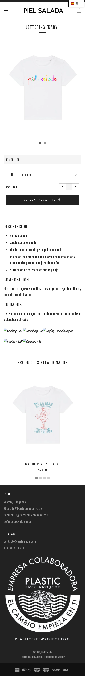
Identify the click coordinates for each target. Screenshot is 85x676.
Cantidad (11, 187)
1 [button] (36, 478)
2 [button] (40, 478)
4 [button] (48, 478)
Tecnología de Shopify (54, 656)
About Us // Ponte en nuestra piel (23, 509)
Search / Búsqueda (15, 502)
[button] (40, 143)
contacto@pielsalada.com (20, 541)
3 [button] (44, 478)
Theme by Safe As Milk (31, 656)
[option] (42, 88)
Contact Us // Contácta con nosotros (26, 515)
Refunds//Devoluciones (17, 522)
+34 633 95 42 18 (14, 548)
